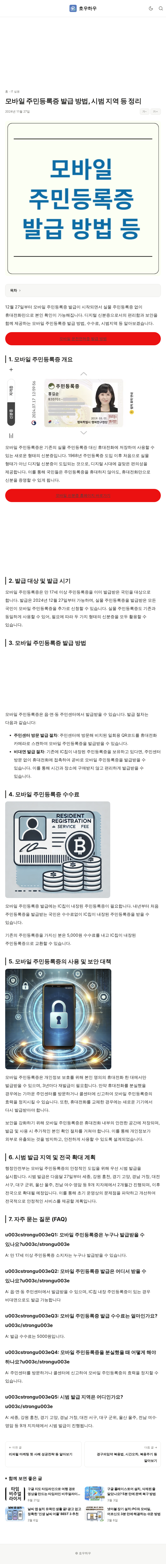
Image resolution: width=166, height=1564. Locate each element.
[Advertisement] (83, 50)
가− (144, 111)
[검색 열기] (160, 8)
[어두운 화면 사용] (151, 8)
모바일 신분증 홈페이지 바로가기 (83, 495)
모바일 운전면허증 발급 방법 (83, 338)
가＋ (155, 111)
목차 (13, 290)
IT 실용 (15, 91)
